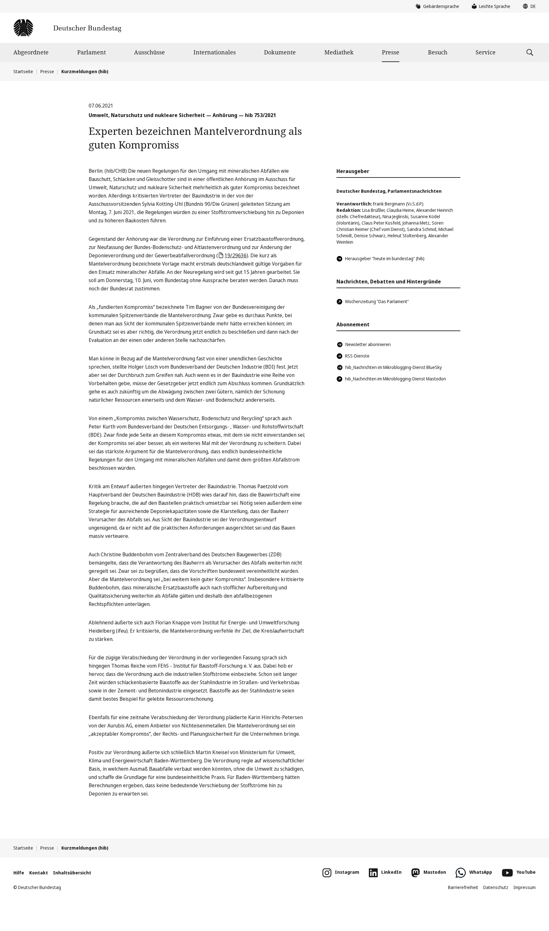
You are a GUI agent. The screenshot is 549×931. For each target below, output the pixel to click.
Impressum (524, 887)
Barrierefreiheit (463, 887)
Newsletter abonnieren (368, 344)
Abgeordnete (31, 52)
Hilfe (18, 873)
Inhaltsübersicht (72, 873)
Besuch (437, 52)
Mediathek (339, 52)
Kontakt (38, 873)
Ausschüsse (149, 52)
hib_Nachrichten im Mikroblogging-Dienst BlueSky (393, 367)
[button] (528, 6)
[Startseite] (67, 28)
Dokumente (280, 52)
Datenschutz (495, 887)
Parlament (91, 52)
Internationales (214, 52)
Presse (390, 52)
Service (486, 52)
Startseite (23, 71)
